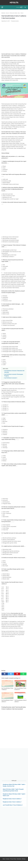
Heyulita (14, 2)
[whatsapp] (23, 674)
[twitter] (11, 674)
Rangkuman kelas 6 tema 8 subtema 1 (12, 798)
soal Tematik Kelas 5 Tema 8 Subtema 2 (12, 805)
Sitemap (23, 858)
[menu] (2, 7)
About (4, 858)
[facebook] (4, 674)
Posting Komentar (15, 21)
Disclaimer (19, 858)
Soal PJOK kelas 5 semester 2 (10, 378)
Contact (7, 858)
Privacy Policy (13, 858)
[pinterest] (17, 674)
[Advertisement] (14, 37)
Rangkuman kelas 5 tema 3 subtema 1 (12, 802)
